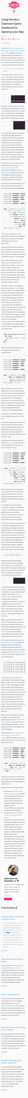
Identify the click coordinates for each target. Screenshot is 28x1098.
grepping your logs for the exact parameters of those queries (13, 815)
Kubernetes (17, 234)
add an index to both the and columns (12, 735)
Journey (10, 443)
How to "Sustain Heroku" (10, 994)
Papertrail (18, 652)
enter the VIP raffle (8, 928)
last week (16, 288)
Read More (4, 950)
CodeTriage (18, 111)
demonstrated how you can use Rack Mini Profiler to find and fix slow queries (13, 50)
